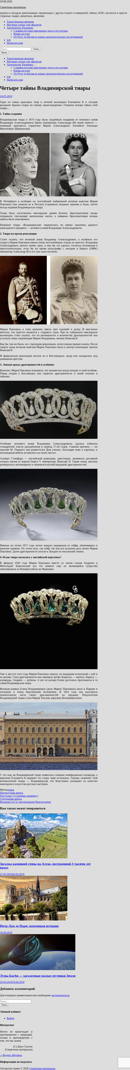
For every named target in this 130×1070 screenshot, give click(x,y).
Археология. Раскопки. (20, 27)
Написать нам (15, 43)
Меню (4, 52)
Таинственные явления (20, 21)
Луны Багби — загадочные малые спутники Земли (37, 976)
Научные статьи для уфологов (24, 24)
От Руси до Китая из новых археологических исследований (48, 36)
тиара (11, 789)
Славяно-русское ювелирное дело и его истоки (41, 30)
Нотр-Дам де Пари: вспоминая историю (29, 926)
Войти (10, 1018)
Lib (8, 39)
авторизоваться (60, 995)
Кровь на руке (22, 33)
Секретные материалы (13, 7)
